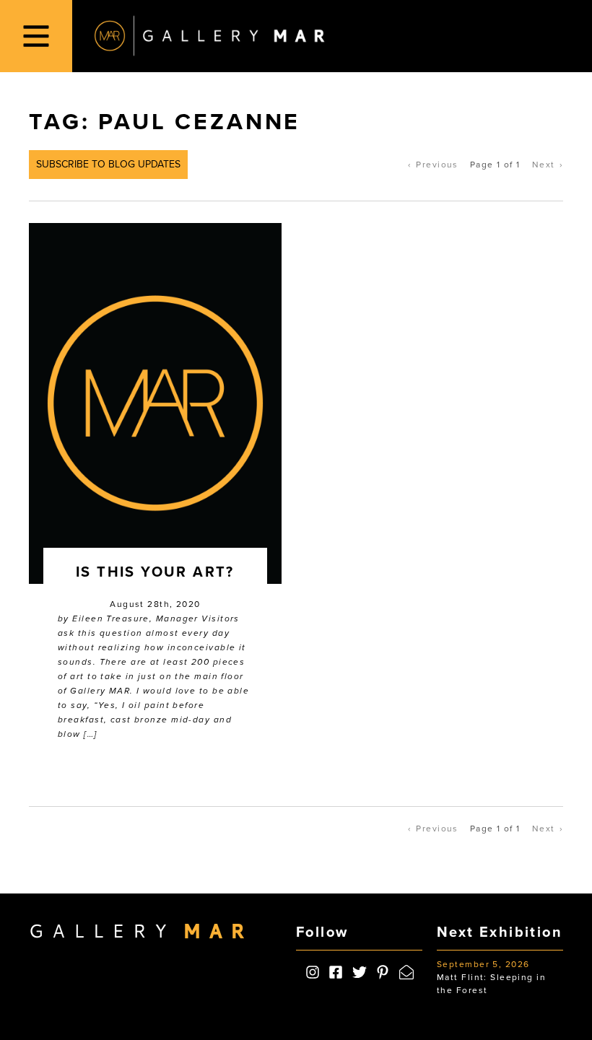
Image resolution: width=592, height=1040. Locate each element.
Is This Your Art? (155, 572)
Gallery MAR (209, 36)
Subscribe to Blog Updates (108, 164)
